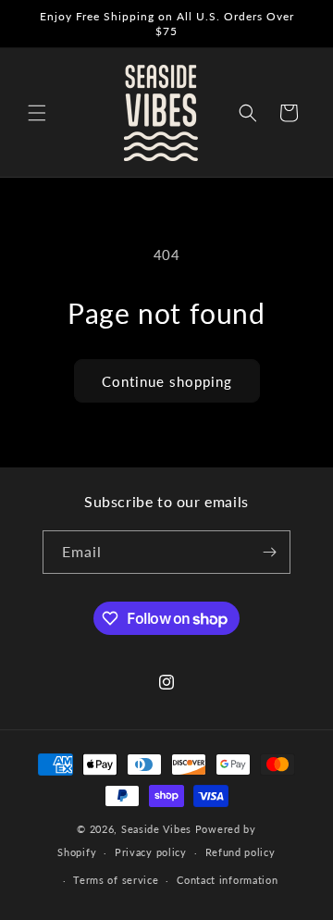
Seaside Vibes (156, 829)
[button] (37, 113)
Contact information (227, 880)
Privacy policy (151, 852)
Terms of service (115, 880)
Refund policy (240, 852)
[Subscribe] (269, 552)
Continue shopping (167, 381)
